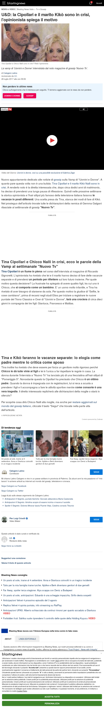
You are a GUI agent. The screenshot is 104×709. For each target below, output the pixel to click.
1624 (57, 660)
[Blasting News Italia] (16, 3)
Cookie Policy (22, 691)
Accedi (99, 3)
